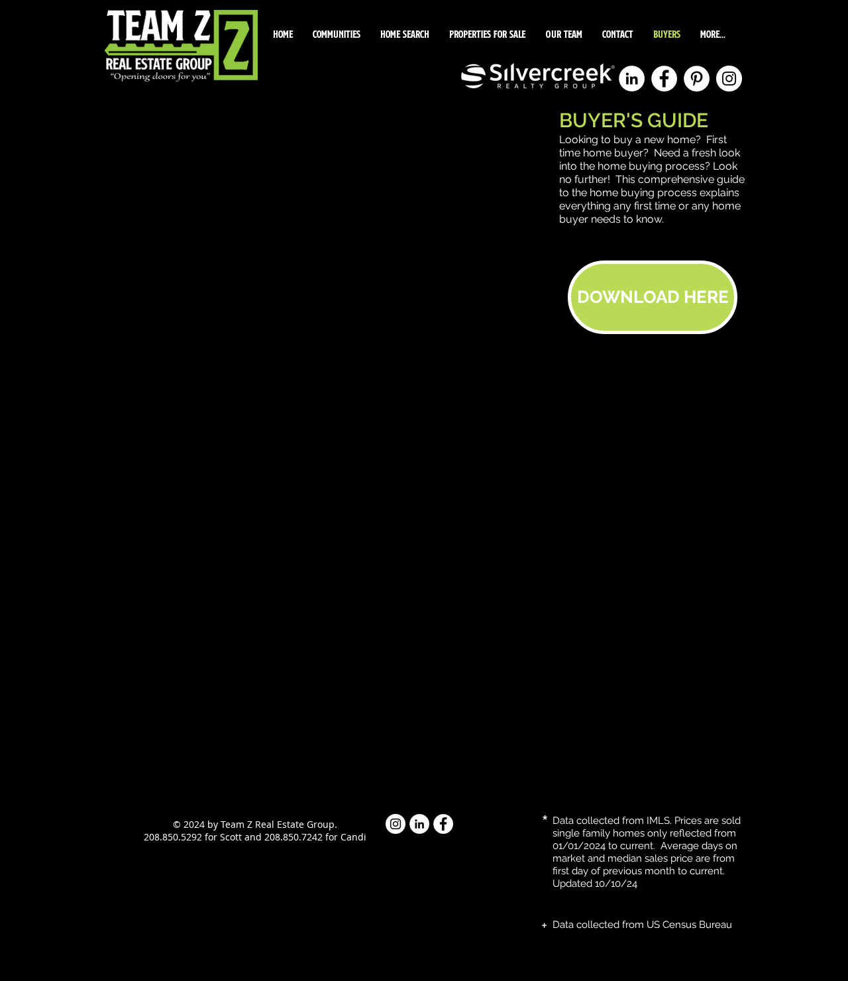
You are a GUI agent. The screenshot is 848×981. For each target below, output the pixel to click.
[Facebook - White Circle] (664, 78)
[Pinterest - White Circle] (697, 78)
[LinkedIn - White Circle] (632, 78)
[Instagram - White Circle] (729, 78)
